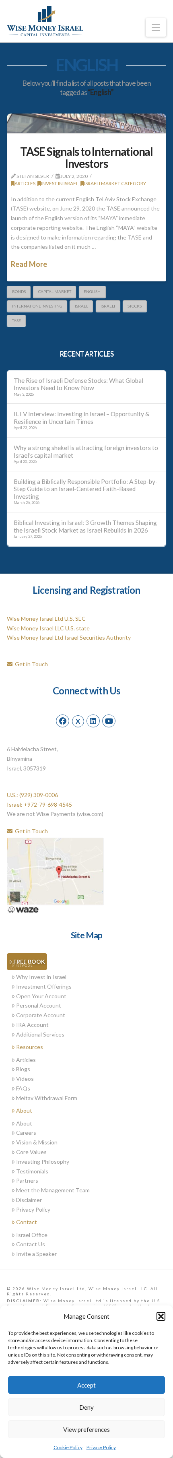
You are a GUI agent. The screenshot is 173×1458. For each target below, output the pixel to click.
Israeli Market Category (115, 183)
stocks (135, 306)
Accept (86, 1385)
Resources (29, 1046)
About (24, 1110)
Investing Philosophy (42, 1161)
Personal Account (38, 1005)
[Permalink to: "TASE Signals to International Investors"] (86, 123)
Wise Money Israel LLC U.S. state (48, 628)
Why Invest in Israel (41, 976)
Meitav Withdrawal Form (46, 1098)
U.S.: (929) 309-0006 (32, 794)
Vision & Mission (37, 1142)
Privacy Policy (101, 1447)
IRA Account (32, 1024)
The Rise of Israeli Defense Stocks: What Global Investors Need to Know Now (78, 384)
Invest (24, 963)
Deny (86, 1407)
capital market (54, 291)
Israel (81, 306)
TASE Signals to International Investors (86, 157)
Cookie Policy (68, 1447)
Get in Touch (30, 664)
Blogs (23, 1069)
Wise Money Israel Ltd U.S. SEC (46, 618)
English (92, 291)
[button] (161, 1316)
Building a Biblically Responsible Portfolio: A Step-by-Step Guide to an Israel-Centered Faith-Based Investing (86, 489)
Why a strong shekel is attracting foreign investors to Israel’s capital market (86, 451)
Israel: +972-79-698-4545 (39, 804)
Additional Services (40, 1034)
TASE (16, 320)
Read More (29, 264)
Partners (27, 1180)
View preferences (86, 1429)
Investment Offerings (44, 986)
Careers (26, 1132)
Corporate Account (40, 1015)
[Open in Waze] (23, 909)
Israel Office (31, 1234)
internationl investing (37, 306)
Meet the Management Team (53, 1190)
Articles (24, 183)
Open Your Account (41, 996)
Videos (25, 1078)
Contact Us (30, 1244)
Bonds (19, 291)
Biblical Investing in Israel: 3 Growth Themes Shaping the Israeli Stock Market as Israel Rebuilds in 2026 (85, 526)
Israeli (108, 306)
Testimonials (32, 1171)
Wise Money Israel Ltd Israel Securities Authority (69, 637)
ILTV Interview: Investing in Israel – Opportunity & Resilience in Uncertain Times (82, 417)
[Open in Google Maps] (55, 870)
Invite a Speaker (36, 1253)
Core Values (31, 1151)
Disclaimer (29, 1199)
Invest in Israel (59, 183)
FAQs (23, 1088)
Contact (26, 1221)
